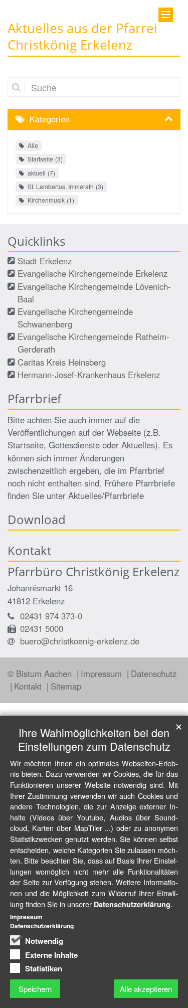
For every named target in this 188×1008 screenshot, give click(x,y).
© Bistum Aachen (41, 673)
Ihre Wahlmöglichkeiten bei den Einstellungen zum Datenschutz (94, 739)
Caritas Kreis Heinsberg (62, 362)
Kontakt (29, 686)
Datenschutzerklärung (132, 904)
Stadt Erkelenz (45, 261)
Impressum (102, 673)
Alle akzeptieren (146, 988)
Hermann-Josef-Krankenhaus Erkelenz (89, 375)
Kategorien (50, 119)
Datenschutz (153, 673)
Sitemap (66, 686)
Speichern (35, 988)
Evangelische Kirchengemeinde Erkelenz (92, 273)
